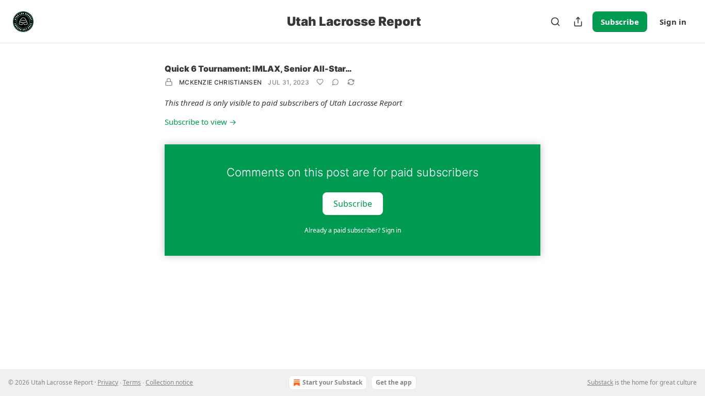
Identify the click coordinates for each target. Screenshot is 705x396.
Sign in (673, 21)
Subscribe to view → (200, 122)
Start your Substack (332, 382)
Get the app (394, 382)
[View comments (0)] (335, 82)
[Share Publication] (578, 21)
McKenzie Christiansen (220, 82)
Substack (600, 382)
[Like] (320, 82)
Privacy (108, 382)
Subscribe (620, 21)
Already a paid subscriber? (353, 230)
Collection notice (169, 382)
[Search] (555, 21)
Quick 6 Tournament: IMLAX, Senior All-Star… (258, 68)
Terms (132, 382)
